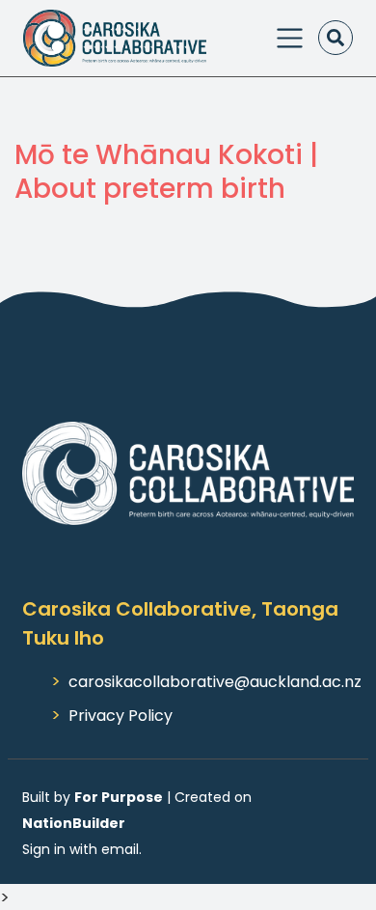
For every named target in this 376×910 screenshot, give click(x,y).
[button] (335, 37)
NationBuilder (73, 823)
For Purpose (118, 797)
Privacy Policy (120, 715)
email (120, 849)
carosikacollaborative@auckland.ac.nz (215, 682)
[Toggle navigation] (289, 38)
